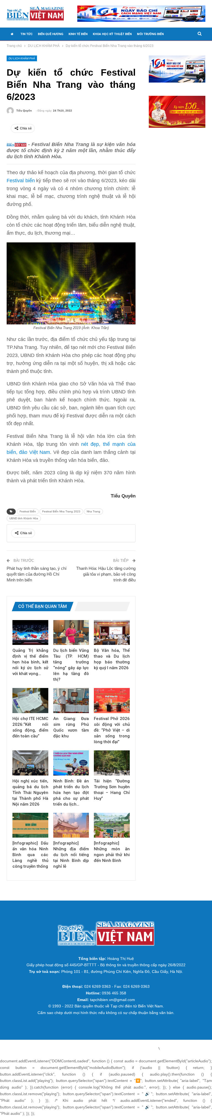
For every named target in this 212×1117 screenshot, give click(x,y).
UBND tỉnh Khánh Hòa (23, 518)
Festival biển (21, 180)
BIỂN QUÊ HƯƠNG (50, 34)
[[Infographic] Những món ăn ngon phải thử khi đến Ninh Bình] (112, 825)
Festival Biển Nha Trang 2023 (61, 511)
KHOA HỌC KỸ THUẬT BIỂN (112, 34)
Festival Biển (28, 511)
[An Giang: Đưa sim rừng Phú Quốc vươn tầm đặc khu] (71, 700)
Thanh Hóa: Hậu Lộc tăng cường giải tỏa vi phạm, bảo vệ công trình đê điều (106, 574)
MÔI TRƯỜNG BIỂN (150, 34)
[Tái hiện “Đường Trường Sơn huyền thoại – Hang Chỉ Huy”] (112, 762)
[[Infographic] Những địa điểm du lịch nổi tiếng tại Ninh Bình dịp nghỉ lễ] (71, 825)
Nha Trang (93, 511)
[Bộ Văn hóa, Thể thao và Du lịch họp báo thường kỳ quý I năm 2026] (112, 632)
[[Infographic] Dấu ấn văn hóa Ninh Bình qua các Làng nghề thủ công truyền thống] (30, 825)
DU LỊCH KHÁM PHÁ (22, 58)
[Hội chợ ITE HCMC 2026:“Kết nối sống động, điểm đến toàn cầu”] (30, 700)
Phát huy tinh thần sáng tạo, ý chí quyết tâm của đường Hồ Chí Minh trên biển (37, 574)
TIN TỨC (26, 34)
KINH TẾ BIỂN (78, 34)
